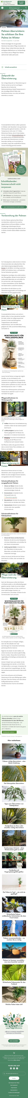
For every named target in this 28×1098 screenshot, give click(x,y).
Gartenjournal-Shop (14, 1082)
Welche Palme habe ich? (14, 1004)
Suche (14, 1078)
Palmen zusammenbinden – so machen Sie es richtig (14, 939)
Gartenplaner (14, 1085)
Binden (3, 268)
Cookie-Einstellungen (14, 1092)
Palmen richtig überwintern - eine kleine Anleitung (14, 762)
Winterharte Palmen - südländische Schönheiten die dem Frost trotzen (14, 916)
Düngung (7, 437)
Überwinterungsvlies (11, 497)
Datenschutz (14, 1090)
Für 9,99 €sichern (21, 2)
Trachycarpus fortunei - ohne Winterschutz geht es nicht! (14, 849)
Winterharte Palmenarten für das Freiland (14, 983)
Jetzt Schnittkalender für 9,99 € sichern (14, 207)
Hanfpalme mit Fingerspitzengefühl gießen (14, 871)
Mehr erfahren (17, 1060)
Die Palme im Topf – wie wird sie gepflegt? (14, 893)
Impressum (14, 1087)
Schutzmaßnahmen (17, 135)
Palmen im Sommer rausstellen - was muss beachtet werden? (14, 961)
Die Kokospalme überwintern (14, 783)
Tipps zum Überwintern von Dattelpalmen (14, 805)
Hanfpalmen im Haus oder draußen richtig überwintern (14, 827)
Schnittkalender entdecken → (9, 732)
